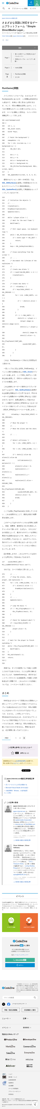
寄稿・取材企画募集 (10, 1010)
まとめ (17, 77)
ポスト (27, 770)
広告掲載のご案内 (30, 1010)
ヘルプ (10, 1074)
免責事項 (11, 1083)
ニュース (5, 1018)
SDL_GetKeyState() (22, 390)
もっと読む (7, 793)
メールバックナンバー (21, 955)
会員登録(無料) (21, 761)
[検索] (3, 8)
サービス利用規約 (13, 1088)
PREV (6, 738)
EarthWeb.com (30, 824)
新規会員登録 (21, 960)
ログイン (16, 763)
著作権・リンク (13, 1077)
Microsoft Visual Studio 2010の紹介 (17, 788)
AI (9, 8)
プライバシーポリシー (15, 1091)
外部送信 (11, 1094)
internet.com (19, 824)
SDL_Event (27, 372)
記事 (24, 1018)
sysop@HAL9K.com (19, 874)
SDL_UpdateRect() (9, 189)
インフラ (33, 8)
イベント (5, 1027)
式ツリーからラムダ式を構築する (16, 785)
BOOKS (26, 1027)
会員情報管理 (12, 1080)
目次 (20, 48)
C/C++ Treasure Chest (23, 862)
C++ (7, 40)
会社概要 (11, 1085)
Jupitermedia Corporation (23, 820)
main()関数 (18, 68)
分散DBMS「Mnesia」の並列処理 (16, 790)
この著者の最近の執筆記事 (22, 840)
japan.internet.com (18, 36)
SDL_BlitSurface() (9, 183)
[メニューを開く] (3, 3)
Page (7, 58)
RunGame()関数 (20, 74)
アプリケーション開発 (19, 8)
